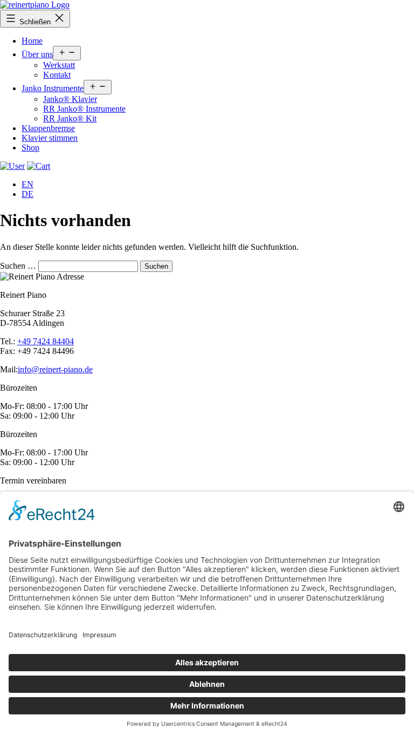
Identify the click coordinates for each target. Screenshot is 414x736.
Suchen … (18, 265)
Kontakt (57, 74)
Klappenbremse (48, 128)
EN (27, 184)
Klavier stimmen (50, 137)
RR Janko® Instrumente (84, 108)
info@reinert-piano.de (55, 369)
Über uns (37, 54)
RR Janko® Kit (69, 118)
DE (27, 194)
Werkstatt (59, 65)
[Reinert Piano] (35, 4)
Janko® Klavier (70, 99)
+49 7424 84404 (45, 341)
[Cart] (12, 166)
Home (32, 40)
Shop (30, 147)
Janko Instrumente (53, 88)
